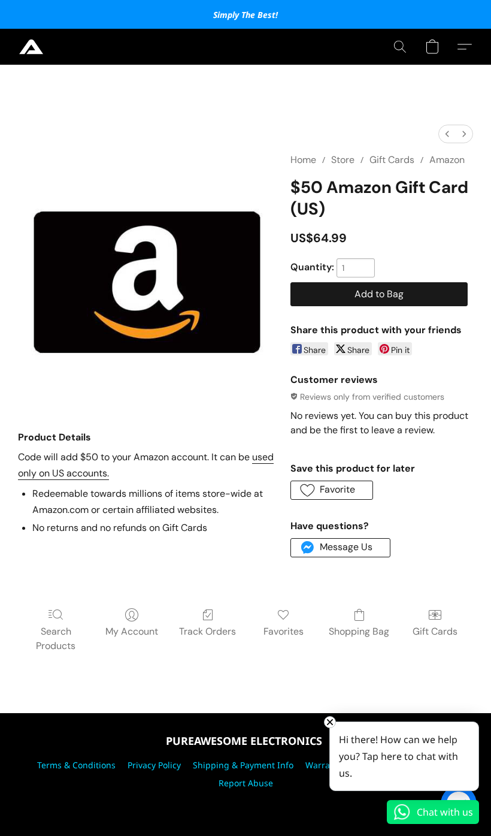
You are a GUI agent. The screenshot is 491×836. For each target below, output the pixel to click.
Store (342, 159)
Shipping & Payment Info (243, 765)
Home (303, 159)
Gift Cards (391, 159)
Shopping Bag (359, 631)
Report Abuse (246, 783)
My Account (131, 631)
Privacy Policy (154, 765)
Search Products (55, 638)
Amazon (447, 159)
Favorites (283, 631)
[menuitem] (447, 134)
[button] (31, 47)
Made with (245, 804)
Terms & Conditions (76, 765)
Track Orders (207, 631)
